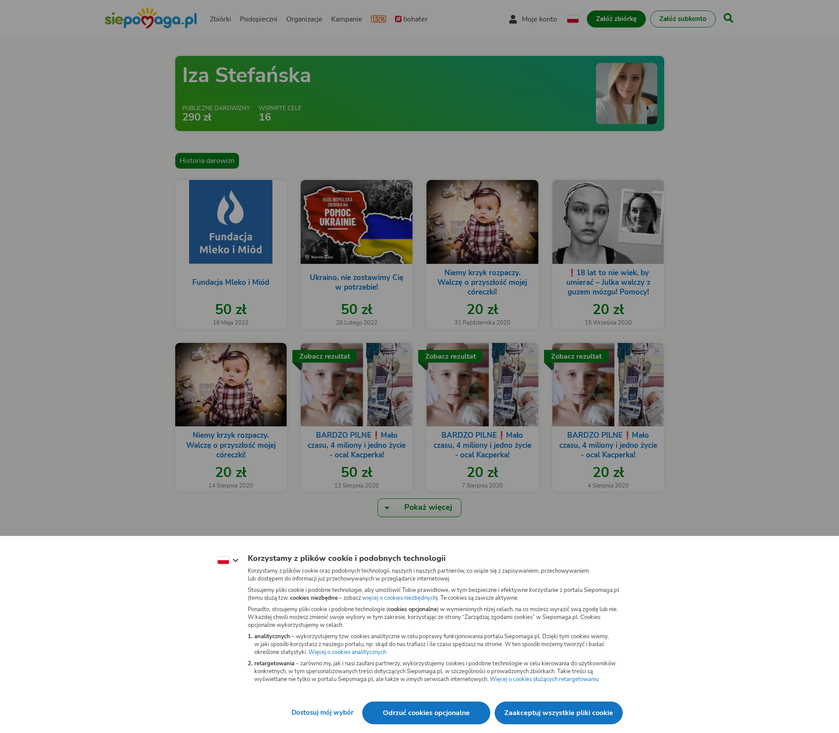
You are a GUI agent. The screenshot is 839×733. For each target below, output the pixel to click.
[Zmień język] (227, 560)
